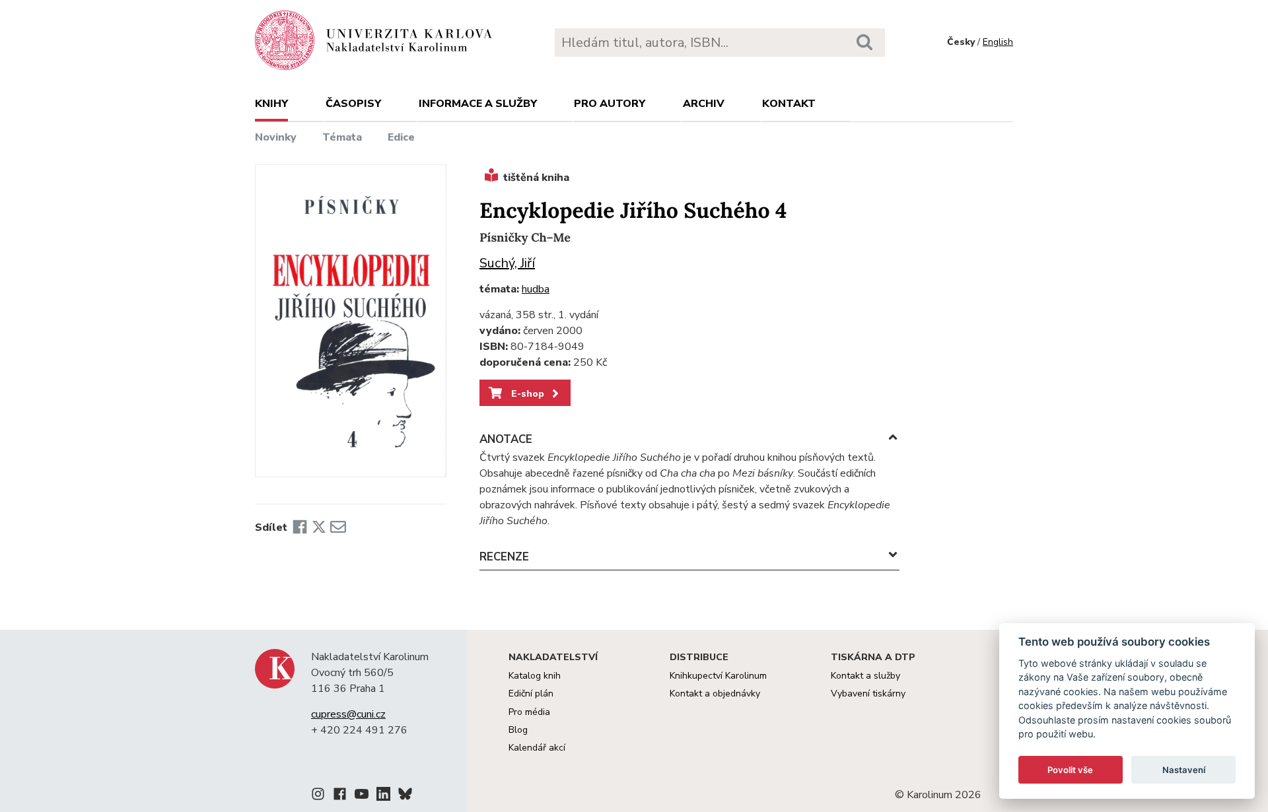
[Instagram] (318, 796)
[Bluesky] (405, 796)
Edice (401, 137)
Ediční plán (531, 693)
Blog (518, 730)
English (998, 42)
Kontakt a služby (865, 675)
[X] (319, 527)
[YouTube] (362, 796)
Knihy (271, 103)
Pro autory (609, 103)
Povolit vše (1070, 769)
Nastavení (1183, 769)
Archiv (703, 103)
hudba (535, 289)
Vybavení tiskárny (868, 693)
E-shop (526, 393)
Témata (342, 137)
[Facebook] (300, 527)
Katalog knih (535, 675)
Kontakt (789, 103)
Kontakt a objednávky (715, 693)
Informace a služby (478, 103)
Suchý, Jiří (507, 263)
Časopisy (353, 103)
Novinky (276, 137)
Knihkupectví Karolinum (718, 675)
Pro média (529, 712)
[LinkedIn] (383, 796)
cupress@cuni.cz (348, 714)
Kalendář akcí (537, 747)
